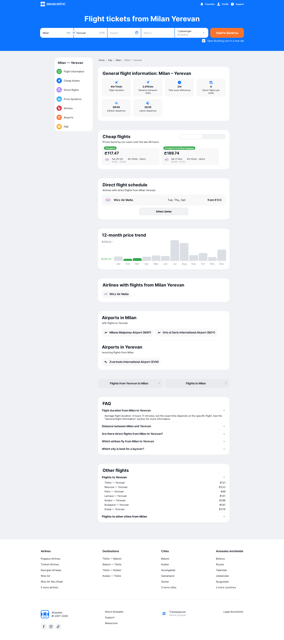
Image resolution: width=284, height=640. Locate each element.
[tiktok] (58, 627)
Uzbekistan (222, 575)
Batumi (165, 558)
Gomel (165, 581)
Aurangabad (168, 570)
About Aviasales (114, 611)
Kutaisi (165, 564)
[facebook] (44, 627)
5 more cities (168, 587)
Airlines (46, 551)
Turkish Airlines (50, 564)
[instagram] (51, 627)
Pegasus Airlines (50, 558)
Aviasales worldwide (229, 551)
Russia (220, 564)
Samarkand (167, 575)
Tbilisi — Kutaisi (112, 570)
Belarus (220, 558)
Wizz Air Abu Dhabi (52, 581)
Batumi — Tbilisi (112, 564)
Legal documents (233, 611)
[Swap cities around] (73, 33)
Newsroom (111, 623)
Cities (165, 551)
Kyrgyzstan (222, 581)
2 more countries (226, 587)
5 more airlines (49, 587)
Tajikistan (221, 570)
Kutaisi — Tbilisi (112, 575)
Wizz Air (45, 575)
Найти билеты (227, 33)
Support (110, 617)
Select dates (164, 211)
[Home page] (52, 4)
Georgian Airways (51, 570)
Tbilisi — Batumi (112, 558)
